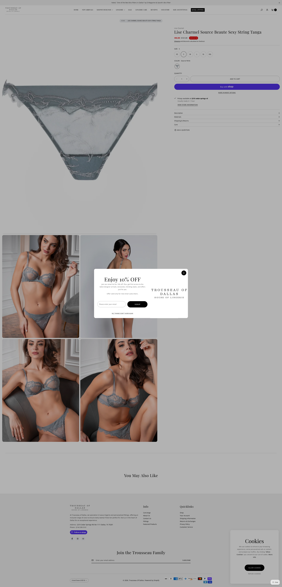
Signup (137, 304)
